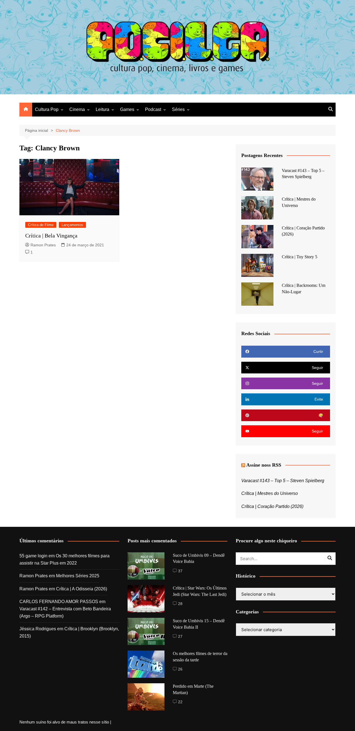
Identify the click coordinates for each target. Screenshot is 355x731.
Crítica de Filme (41, 225)
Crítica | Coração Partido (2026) (272, 506)
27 (180, 636)
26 (180, 669)
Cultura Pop (47, 109)
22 (180, 702)
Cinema (77, 109)
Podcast (153, 109)
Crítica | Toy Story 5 (299, 256)
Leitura (102, 109)
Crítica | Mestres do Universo (269, 493)
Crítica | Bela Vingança (51, 235)
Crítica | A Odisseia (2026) (81, 588)
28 (180, 603)
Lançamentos (72, 225)
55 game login (33, 555)
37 (180, 571)
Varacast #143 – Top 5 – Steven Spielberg (282, 480)
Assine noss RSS (263, 465)
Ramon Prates (43, 245)
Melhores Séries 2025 (77, 575)
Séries (178, 109)
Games (127, 109)
